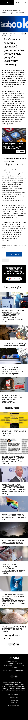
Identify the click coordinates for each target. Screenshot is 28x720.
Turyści (22, 684)
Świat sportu (18, 690)
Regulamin (14, 703)
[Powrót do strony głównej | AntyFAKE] (14, 2)
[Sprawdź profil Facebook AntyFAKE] (25, 2)
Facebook (5, 260)
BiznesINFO (22, 682)
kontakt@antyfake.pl (20, 670)
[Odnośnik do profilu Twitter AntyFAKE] (16, 676)
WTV (18, 684)
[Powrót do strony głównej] (14, 658)
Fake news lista (14, 700)
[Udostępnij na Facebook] (10, 644)
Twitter (21, 93)
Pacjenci (5, 688)
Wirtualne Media (11, 246)
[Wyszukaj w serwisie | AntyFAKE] (2, 2)
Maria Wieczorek (11, 33)
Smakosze (4, 686)
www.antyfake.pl (6, 9)
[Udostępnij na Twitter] (14, 644)
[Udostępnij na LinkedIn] (17, 644)
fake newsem (18, 116)
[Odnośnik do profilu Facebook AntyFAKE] (12, 676)
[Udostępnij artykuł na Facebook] (22, 33)
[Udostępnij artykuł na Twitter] (25, 33)
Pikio (12, 682)
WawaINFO (6, 684)
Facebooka (15, 170)
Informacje (14, 9)
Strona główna (14, 697)
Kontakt (14, 708)
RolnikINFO (13, 684)
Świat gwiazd (10, 690)
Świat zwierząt (11, 686)
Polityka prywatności (14, 705)
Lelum (16, 682)
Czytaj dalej (20, 151)
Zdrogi (24, 686)
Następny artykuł (14, 254)
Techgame (19, 686)
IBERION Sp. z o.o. (17, 661)
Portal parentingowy (14, 688)
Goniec (24, 690)
